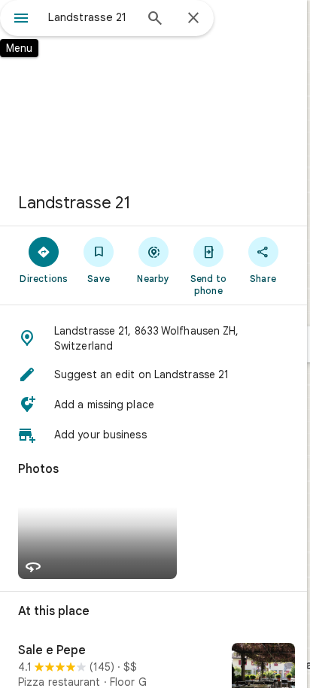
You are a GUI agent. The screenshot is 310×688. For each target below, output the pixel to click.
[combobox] (91, 17)
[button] (153, 338)
